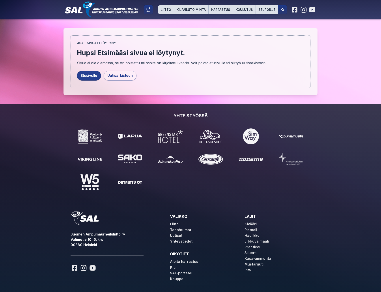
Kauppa (176, 279)
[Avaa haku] (282, 9)
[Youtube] (313, 9)
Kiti (173, 267)
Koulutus (244, 9)
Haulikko (252, 235)
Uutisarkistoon (120, 75)
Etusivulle (89, 75)
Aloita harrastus (184, 261)
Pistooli (251, 230)
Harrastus (220, 9)
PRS (248, 270)
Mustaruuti (254, 264)
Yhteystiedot (181, 241)
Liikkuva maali (257, 241)
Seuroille (266, 9)
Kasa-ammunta (258, 258)
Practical (252, 247)
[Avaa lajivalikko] (148, 9)
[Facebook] (295, 10)
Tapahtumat (180, 230)
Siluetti (250, 253)
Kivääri (251, 224)
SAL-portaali (181, 273)
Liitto (166, 9)
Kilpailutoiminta (191, 9)
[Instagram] (303, 10)
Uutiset (176, 235)
